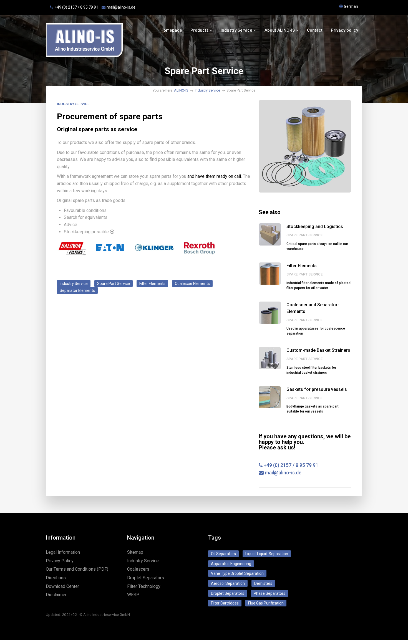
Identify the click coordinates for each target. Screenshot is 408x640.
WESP (133, 594)
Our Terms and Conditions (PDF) (77, 569)
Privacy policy (344, 30)
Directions (56, 577)
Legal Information (63, 552)
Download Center (62, 586)
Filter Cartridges (225, 603)
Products (200, 30)
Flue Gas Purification (266, 603)
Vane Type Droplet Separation (237, 573)
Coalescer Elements (192, 283)
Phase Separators (269, 593)
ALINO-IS (181, 90)
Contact (315, 30)
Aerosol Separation (228, 583)
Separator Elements (77, 290)
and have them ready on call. (214, 176)
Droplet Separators (145, 577)
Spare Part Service (113, 283)
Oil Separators (223, 554)
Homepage (171, 30)
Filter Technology (143, 586)
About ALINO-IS (280, 30)
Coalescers (138, 569)
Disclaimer (56, 594)
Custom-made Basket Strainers (318, 350)
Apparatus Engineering (231, 563)
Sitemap (135, 552)
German (351, 6)
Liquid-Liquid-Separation (266, 554)
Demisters (263, 583)
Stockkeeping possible (87, 231)
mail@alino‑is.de (121, 7)
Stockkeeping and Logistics (314, 226)
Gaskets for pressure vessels (316, 389)
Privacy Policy (60, 560)
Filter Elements (152, 283)
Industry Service (237, 30)
